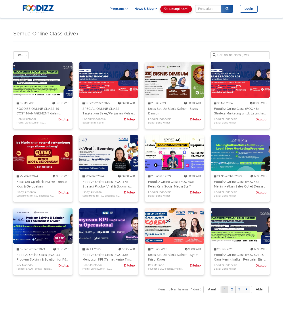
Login (249, 8)
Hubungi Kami (177, 9)
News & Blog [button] (144, 8)
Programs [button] (117, 8)
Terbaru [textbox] (22, 55)
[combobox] (21, 55)
